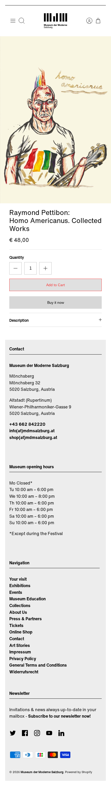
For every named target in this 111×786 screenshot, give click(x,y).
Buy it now (55, 302)
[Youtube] (49, 733)
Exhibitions (19, 585)
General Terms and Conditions (38, 665)
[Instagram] (37, 733)
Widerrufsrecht (23, 672)
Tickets (16, 625)
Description (19, 320)
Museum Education (27, 599)
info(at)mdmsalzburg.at (31, 431)
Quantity (16, 257)
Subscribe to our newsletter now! (59, 716)
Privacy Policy (22, 658)
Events (15, 592)
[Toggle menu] (13, 20)
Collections (19, 605)
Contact (16, 639)
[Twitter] (13, 733)
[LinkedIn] (61, 733)
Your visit (18, 579)
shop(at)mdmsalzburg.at (33, 437)
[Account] (86, 20)
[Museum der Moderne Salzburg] (55, 20)
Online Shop (21, 632)
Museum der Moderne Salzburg (42, 772)
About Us (18, 612)
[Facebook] (25, 733)
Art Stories (19, 645)
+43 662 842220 (27, 424)
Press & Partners (25, 619)
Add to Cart (55, 285)
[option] (55, 119)
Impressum (20, 652)
